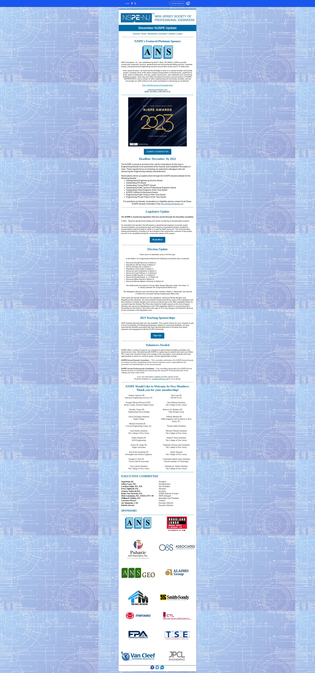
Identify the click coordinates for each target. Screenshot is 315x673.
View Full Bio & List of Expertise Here (157, 85)
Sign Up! (157, 335)
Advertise (136, 33)
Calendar (171, 33)
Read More (157, 240)
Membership (152, 33)
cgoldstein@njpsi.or (159, 379)
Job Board (163, 33)
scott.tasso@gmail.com (173, 204)
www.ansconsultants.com (157, 89)
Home (144, 33)
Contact (179, 33)
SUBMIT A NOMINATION (158, 152)
